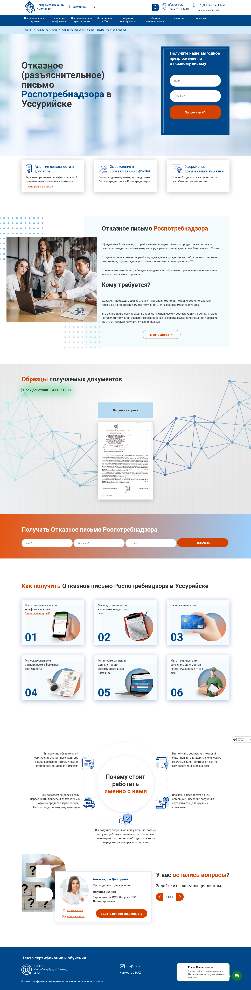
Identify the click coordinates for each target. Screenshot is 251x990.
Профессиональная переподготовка (81, 20)
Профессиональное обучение (34, 20)
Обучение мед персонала (128, 20)
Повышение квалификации (58, 20)
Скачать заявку (34, 613)
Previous (159, 897)
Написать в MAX (178, 9)
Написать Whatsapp (76, 916)
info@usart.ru (175, 4)
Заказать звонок (75, 910)
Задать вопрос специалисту (121, 913)
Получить (203, 543)
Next (180, 897)
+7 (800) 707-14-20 (211, 5)
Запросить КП (195, 112)
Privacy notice (241, 739)
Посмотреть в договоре (39, 186)
